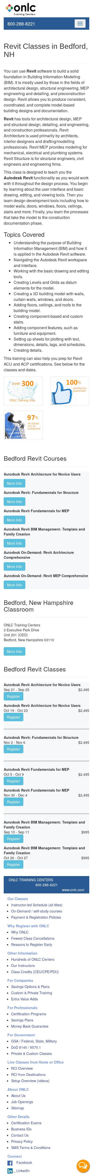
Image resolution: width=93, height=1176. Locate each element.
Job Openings (22, 1101)
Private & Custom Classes (31, 1053)
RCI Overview (22, 1068)
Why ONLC (20, 932)
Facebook (22, 1162)
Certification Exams (26, 1122)
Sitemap (17, 1107)
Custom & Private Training (31, 992)
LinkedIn (22, 1170)
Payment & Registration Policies (36, 917)
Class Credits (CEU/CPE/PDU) (35, 971)
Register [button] (13, 696)
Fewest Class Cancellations (32, 938)
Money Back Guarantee (29, 1026)
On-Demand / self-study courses (36, 911)
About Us (18, 1095)
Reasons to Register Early (31, 944)
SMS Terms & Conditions (30, 1147)
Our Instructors (23, 965)
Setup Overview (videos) (30, 1080)
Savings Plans (22, 1019)
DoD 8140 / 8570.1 (26, 1047)
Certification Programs (28, 1013)
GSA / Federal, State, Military (34, 1041)
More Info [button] (14, 483)
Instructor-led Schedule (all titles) (36, 904)
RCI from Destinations (28, 1074)
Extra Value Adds (24, 998)
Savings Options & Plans (30, 986)
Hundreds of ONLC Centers (32, 959)
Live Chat (83, 1166)
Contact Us (20, 1135)
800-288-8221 (21, 23)
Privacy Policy (22, 1141)
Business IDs (21, 1128)
